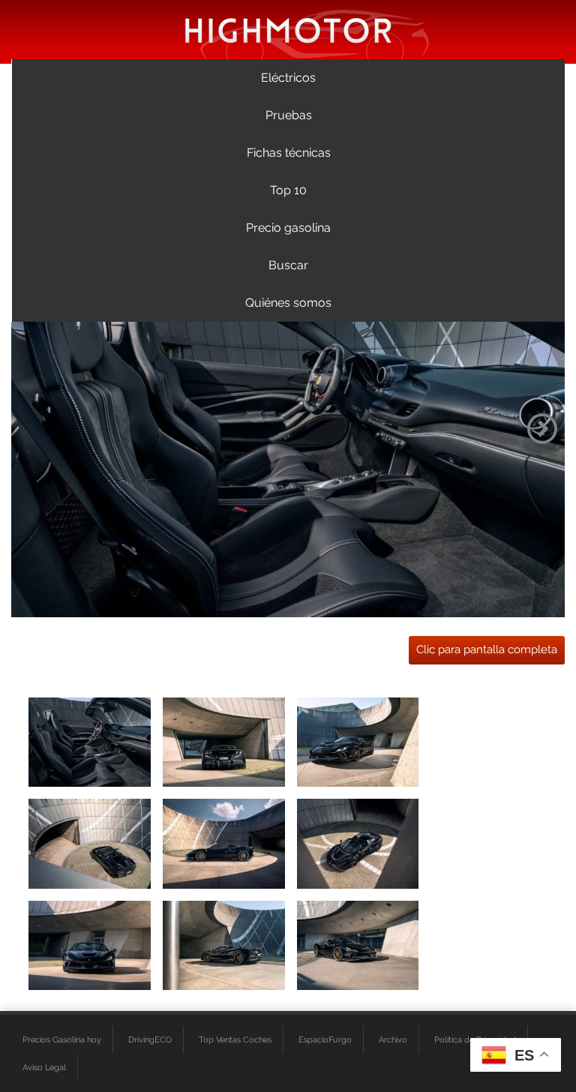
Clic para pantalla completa (486, 649)
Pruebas (289, 115)
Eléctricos (288, 77)
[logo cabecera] (288, 29)
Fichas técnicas (289, 153)
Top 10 (288, 190)
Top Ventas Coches (235, 1039)
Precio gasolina (288, 227)
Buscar (288, 265)
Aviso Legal (44, 1067)
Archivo (393, 1039)
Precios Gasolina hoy (61, 1039)
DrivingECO (150, 1039)
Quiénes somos (288, 303)
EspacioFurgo (325, 1039)
